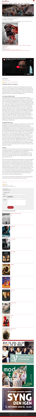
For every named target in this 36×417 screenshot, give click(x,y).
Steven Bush (13, 49)
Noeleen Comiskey (8, 49)
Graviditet (20, 50)
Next (32, 9)
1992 (11, 253)
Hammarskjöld (12, 226)
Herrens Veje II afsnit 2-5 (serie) (15, 213)
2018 (11, 215)
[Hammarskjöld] (6, 226)
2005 (11, 317)
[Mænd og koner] (6, 251)
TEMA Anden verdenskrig (18, 45)
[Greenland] (6, 264)
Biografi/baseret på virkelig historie (7, 45)
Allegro (11, 315)
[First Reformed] (6, 239)
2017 (11, 240)
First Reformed (12, 239)
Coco (11, 277)
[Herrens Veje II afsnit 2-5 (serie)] (6, 213)
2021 (11, 304)
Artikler (15, 3)
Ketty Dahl (4, 80)
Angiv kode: (5, 196)
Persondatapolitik (25, 413)
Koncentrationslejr (12, 50)
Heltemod (27, 50)
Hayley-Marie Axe (18, 49)
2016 (11, 330)
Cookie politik (20, 413)
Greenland (12, 264)
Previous (3, 9)
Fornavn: (4, 194)
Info (22, 3)
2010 (11, 291)
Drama (14, 45)
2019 (7, 46)
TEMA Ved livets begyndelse (27, 45)
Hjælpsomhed (24, 50)
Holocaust (17, 50)
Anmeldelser (5, 3)
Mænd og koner (12, 251)
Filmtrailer (26, 3)
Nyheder (10, 3)
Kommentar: (5, 199)
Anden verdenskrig (7, 50)
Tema (19, 3)
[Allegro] (6, 315)
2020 (11, 266)
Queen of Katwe (13, 328)
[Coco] (6, 277)
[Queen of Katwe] (6, 328)
